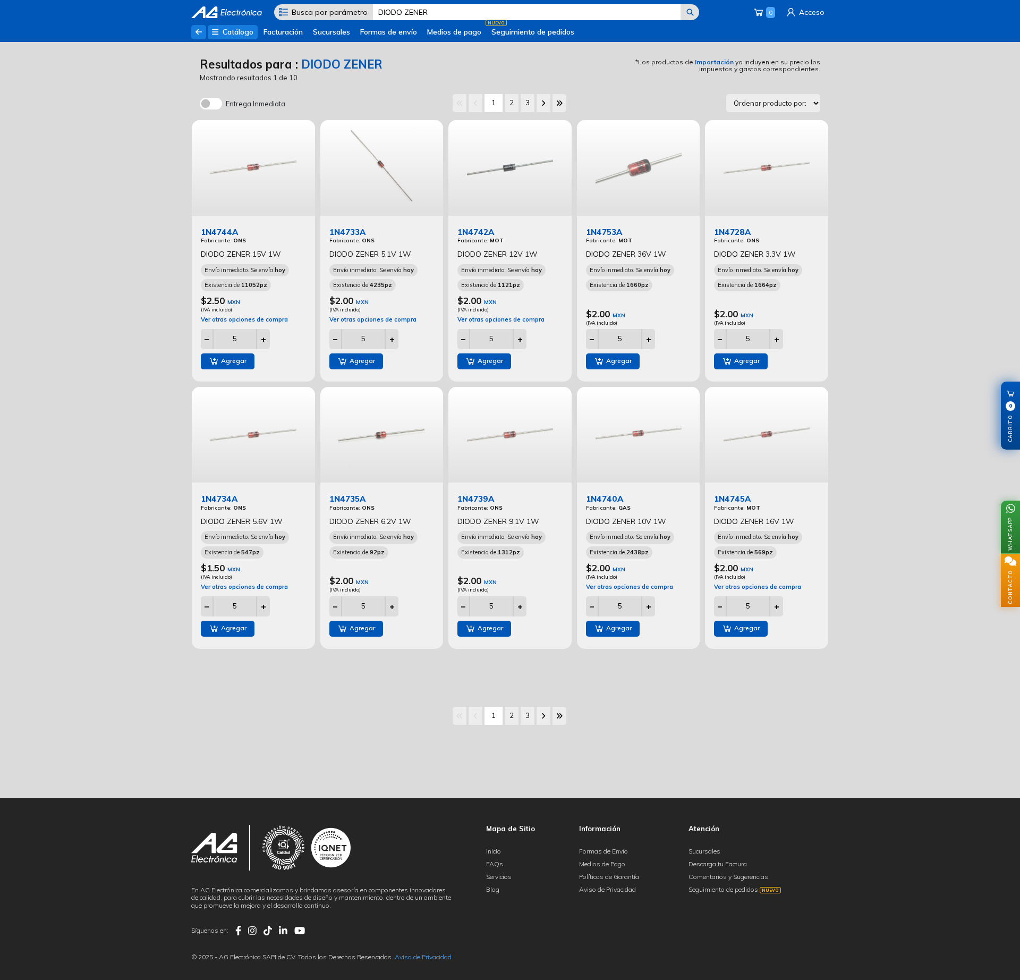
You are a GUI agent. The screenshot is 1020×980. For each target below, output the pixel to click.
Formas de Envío (603, 851)
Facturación (283, 32)
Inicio (493, 851)
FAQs (494, 864)
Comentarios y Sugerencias (728, 877)
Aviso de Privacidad (607, 889)
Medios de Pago (602, 864)
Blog (492, 889)
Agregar (232, 361)
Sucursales (331, 32)
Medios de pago (454, 32)
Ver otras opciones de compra (244, 319)
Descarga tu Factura (717, 864)
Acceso (810, 12)
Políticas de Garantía (609, 877)
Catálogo (236, 32)
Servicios (499, 877)
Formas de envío (388, 32)
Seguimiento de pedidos (532, 32)
